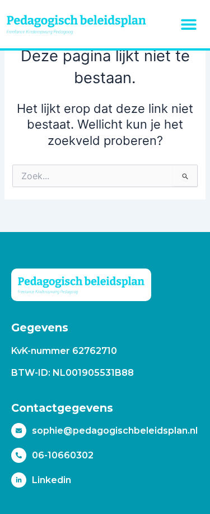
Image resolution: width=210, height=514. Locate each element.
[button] (188, 24)
